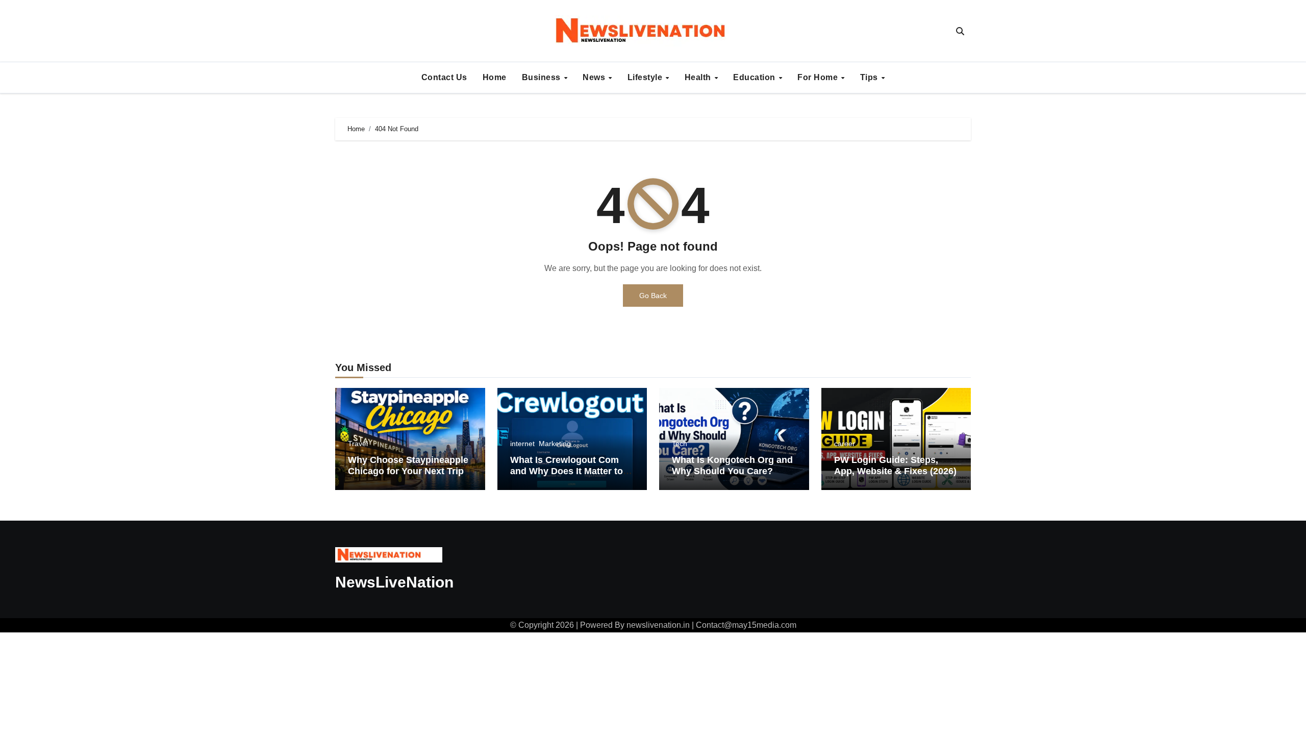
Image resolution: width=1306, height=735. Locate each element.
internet (522, 443)
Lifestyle (646, 77)
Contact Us (444, 77)
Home (495, 77)
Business (542, 77)
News (595, 77)
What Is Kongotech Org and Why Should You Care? (732, 465)
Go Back (653, 295)
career (844, 443)
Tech (679, 443)
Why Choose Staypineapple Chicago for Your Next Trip (408, 465)
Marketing (555, 443)
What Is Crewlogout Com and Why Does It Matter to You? (566, 471)
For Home (818, 77)
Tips (870, 77)
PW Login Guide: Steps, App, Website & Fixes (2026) (895, 465)
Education (755, 77)
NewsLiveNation (394, 582)
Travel (358, 443)
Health (699, 77)
